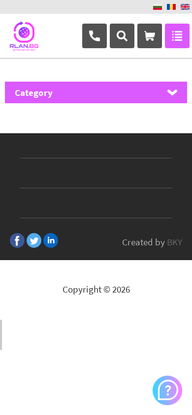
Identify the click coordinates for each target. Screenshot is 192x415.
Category (34, 92)
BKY (174, 242)
